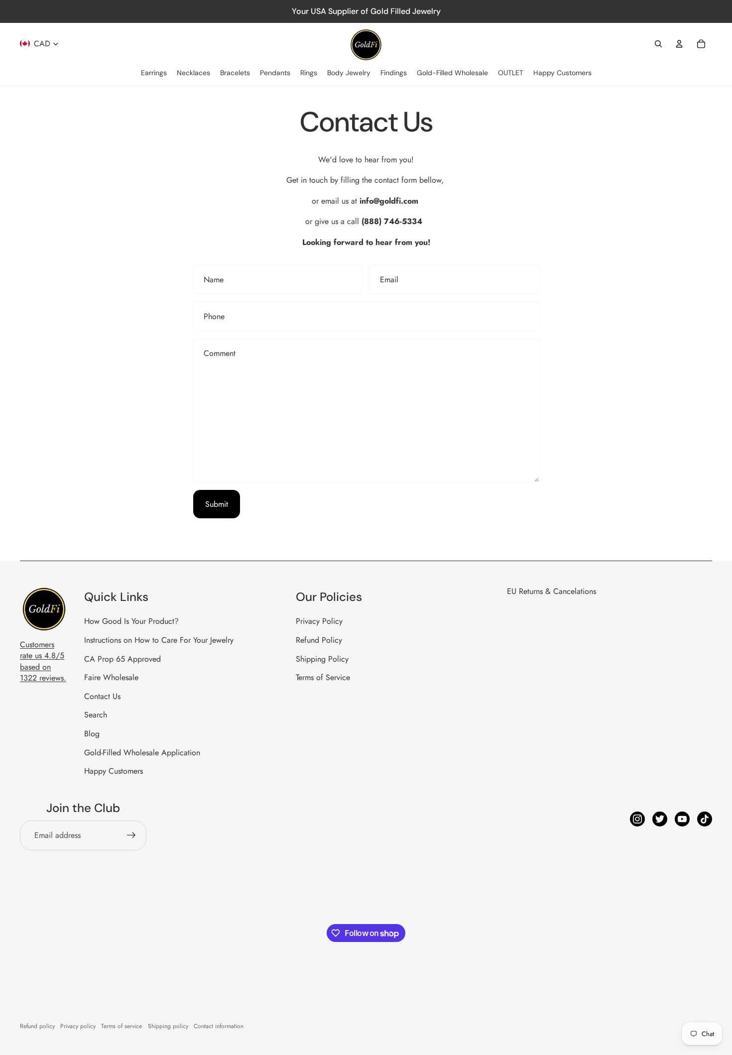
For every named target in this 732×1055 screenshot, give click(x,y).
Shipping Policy (322, 659)
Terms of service (121, 1026)
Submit (216, 504)
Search (95, 714)
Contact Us (102, 696)
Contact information (219, 1026)
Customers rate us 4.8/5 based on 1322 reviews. (43, 661)
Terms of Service (323, 677)
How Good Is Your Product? (131, 621)
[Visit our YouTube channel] (682, 819)
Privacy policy (78, 1026)
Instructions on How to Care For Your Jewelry (159, 640)
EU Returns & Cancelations (551, 591)
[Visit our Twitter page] (659, 819)
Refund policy (37, 1026)
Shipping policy (168, 1026)
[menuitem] (154, 73)
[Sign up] (131, 835)
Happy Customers (113, 771)
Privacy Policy (319, 621)
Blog (92, 733)
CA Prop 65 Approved (122, 659)
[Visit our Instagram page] (637, 819)
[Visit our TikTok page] (704, 819)
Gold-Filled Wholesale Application (142, 752)
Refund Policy (319, 640)
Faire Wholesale (111, 677)
